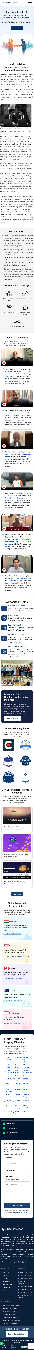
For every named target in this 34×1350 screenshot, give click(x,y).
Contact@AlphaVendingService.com (16, 956)
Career (5, 1275)
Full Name (9, 1157)
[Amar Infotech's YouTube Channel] (14, 1262)
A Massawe (9, 1107)
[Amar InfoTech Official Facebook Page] (2, 1262)
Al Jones (18, 1057)
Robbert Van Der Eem (17, 1078)
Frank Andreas (9, 1090)
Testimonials (6, 1281)
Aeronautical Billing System (11, 1305)
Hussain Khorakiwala (9, 1077)
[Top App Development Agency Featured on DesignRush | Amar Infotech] (25, 777)
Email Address (10, 1163)
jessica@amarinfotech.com (13, 1001)
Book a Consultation (16, 1334)
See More (17, 894)
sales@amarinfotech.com (12, 934)
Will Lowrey (17, 1107)
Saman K (26, 1089)
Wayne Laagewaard (26, 1071)
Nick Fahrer (8, 1096)
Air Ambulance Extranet (10, 1311)
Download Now (12, 718)
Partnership (6, 1287)
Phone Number (10, 1170)
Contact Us (17, 28)
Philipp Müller (8, 1066)
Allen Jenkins (9, 1058)
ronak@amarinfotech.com (13, 978)
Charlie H (17, 1085)
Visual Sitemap (7, 1284)
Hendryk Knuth (26, 1077)
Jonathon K (18, 1101)
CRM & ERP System (25, 1289)
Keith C (25, 1083)
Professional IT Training (10, 1323)
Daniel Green (17, 1066)
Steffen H (17, 1096)
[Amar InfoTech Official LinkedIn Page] (6, 1262)
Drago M (9, 1111)
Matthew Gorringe (26, 1066)
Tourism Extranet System (10, 1308)
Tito (24, 1111)
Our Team (6, 1278)
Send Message (17, 1206)
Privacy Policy (23, 1213)
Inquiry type (9, 1176)
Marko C (9, 1083)
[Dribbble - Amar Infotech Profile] (23, 1262)
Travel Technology (25, 1275)
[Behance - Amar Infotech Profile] (18, 1262)
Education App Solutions (10, 1317)
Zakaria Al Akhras (25, 1059)
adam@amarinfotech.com (12, 1023)
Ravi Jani (18, 1089)
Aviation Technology (26, 1272)
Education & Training (26, 1292)
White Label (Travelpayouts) (11, 1320)
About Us (6, 1272)
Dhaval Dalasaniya (9, 1071)
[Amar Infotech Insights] (10, 1262)
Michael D (8, 1101)
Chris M (26, 1100)
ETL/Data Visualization (21, 1282)
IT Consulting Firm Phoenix (24, 1296)
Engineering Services (26, 1278)
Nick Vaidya (17, 1071)
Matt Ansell (25, 1107)
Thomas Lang (26, 1096)
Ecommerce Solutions (9, 1314)
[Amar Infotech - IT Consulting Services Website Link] (11, 3)
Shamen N (17, 1112)
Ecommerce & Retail (26, 1286)
